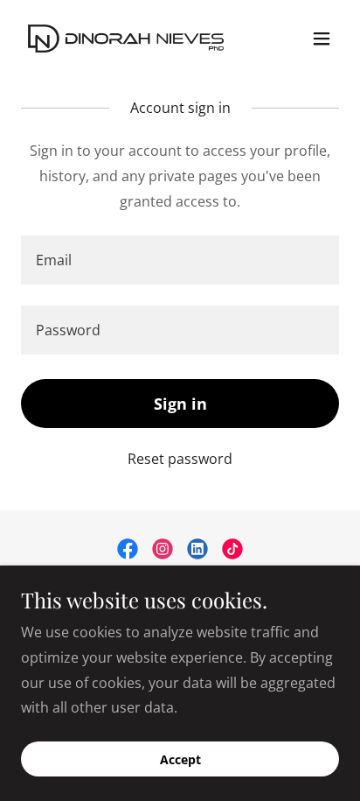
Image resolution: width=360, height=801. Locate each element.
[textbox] (180, 260)
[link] (126, 38)
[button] (321, 38)
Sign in (180, 403)
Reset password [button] (180, 458)
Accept (180, 759)
